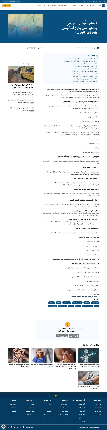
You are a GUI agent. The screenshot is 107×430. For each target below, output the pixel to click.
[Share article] (37, 48)
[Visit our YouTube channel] (89, 1)
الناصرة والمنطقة (64, 408)
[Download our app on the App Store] (74, 336)
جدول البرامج (98, 411)
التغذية (71, 306)
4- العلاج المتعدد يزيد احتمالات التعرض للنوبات (83, 71)
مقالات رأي (82, 418)
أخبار (87, 6)
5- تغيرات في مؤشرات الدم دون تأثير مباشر (84, 74)
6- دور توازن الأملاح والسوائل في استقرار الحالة (83, 76)
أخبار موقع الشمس (79, 400)
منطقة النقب (64, 411)
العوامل (87, 303)
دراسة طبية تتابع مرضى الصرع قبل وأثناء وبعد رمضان (82, 59)
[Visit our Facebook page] (96, 1)
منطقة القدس (64, 404)
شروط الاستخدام (30, 415)
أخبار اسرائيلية (81, 408)
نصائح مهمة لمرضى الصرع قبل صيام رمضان (83, 81)
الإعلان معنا (13, 404)
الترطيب (51, 303)
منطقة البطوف (64, 418)
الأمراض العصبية (77, 303)
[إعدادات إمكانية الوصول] (3, 427)
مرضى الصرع (67, 303)
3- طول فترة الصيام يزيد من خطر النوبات (85, 69)
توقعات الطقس (47, 418)
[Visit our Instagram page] (94, 1)
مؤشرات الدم (52, 306)
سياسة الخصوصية (30, 411)
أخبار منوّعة (47, 400)
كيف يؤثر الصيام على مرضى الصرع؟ (86, 79)
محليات (81, 6)
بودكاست (99, 415)
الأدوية (78, 306)
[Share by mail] (30, 48)
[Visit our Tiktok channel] (85, 1)
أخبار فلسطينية (81, 404)
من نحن (32, 404)
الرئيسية (92, 6)
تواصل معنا (13, 408)
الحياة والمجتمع (77, 20)
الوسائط (47, 6)
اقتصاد (74, 6)
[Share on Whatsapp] (28, 48)
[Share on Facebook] (35, 48)
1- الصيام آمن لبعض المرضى (88, 64)
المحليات (65, 400)
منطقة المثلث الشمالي (62, 415)
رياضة (69, 6)
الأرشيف (14, 411)
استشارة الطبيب (87, 306)
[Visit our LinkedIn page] (87, 1)
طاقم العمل (31, 408)
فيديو (83, 421)
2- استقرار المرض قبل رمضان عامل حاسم (85, 66)
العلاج (58, 303)
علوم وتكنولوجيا (62, 6)
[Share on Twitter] (32, 48)
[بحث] (19, 1)
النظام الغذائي (62, 306)
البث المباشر (5, 5)
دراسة (96, 306)
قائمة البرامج (98, 408)
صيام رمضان (95, 303)
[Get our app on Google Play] (62, 336)
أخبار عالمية (82, 415)
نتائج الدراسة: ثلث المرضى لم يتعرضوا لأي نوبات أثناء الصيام (80, 61)
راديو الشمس (97, 400)
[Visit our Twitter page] (91, 1)
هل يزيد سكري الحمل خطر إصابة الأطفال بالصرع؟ (85, 297)
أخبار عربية (82, 411)
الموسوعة (53, 6)
